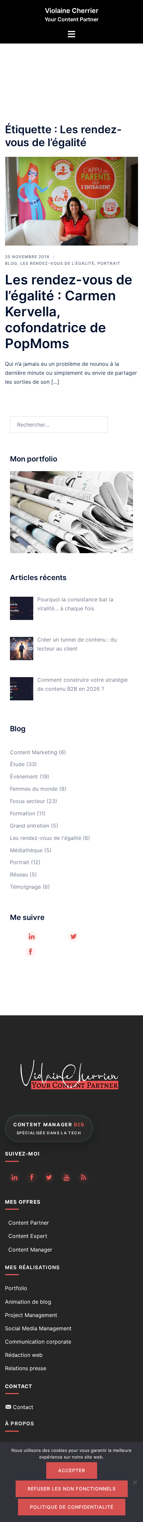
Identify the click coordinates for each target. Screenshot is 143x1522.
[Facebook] (30, 952)
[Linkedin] (14, 1177)
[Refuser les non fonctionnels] (134, 1482)
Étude (17, 764)
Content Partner (28, 1222)
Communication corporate (38, 1341)
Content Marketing (33, 752)
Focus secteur (27, 801)
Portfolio (16, 1288)
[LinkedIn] (31, 936)
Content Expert (27, 1236)
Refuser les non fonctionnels (72, 1488)
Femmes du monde (34, 788)
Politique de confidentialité (71, 1507)
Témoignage (25, 886)
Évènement (24, 776)
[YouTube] (66, 1177)
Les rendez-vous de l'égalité (57, 263)
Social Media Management (38, 1328)
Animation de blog (28, 1301)
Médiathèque (26, 850)
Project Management (31, 1315)
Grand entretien (29, 825)
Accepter (71, 1470)
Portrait (108, 263)
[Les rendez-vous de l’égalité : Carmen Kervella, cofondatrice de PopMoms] (71, 200)
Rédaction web (24, 1355)
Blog (11, 263)
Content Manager (30, 1249)
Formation (22, 813)
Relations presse (25, 1368)
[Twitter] (73, 936)
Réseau (19, 874)
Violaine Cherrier (71, 11)
